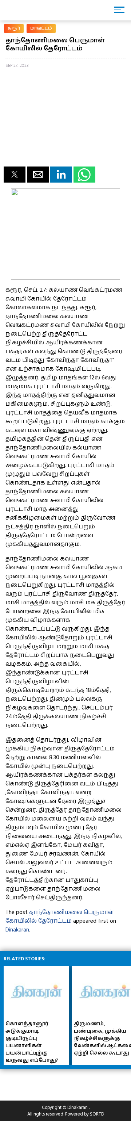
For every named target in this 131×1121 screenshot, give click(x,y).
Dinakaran (17, 930)
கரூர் (14, 28)
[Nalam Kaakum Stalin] (65, 278)
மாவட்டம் (41, 28)
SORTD (97, 1114)
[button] (14, 175)
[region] (58, 1082)
